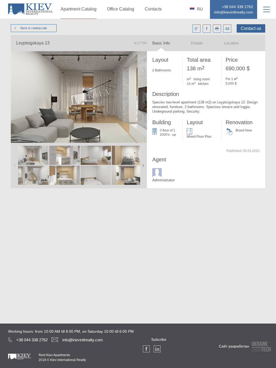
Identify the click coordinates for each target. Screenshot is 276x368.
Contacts (153, 9)
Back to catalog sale (33, 28)
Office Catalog (120, 9)
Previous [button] (13, 164)
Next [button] (142, 164)
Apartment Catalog (78, 9)
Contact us (251, 28)
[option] (33, 165)
